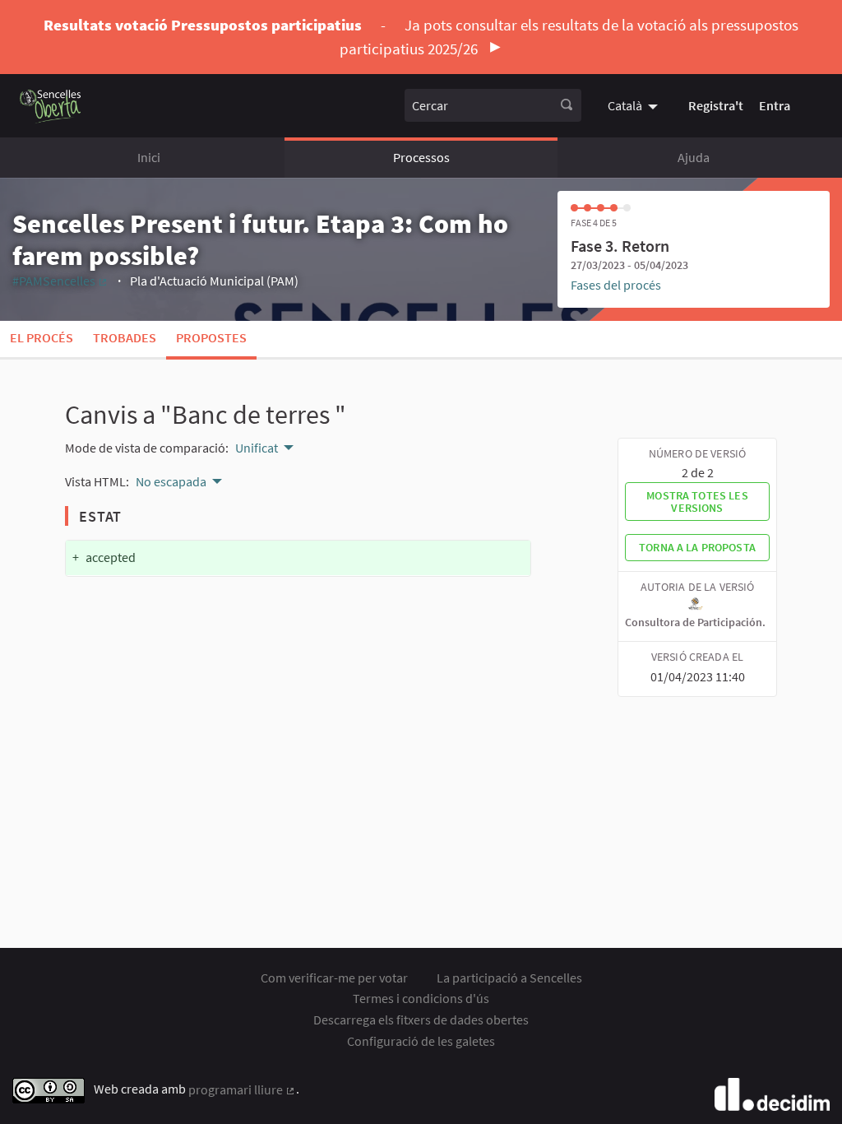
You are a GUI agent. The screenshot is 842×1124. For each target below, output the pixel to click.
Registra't (715, 105)
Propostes (211, 337)
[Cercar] (566, 105)
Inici (148, 157)
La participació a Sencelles (509, 977)
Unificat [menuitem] (256, 447)
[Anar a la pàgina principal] (50, 105)
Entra (774, 105)
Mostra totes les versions (696, 501)
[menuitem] (635, 105)
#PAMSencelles (60, 280)
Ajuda (694, 157)
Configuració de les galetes (421, 1041)
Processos (421, 157)
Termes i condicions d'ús (421, 998)
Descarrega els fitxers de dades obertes (421, 1019)
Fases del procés (616, 284)
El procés (41, 337)
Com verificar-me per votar (334, 977)
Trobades (124, 337)
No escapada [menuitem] (171, 481)
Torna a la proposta (697, 547)
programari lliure (242, 1089)
